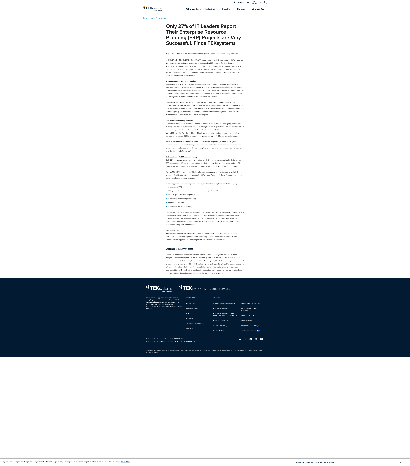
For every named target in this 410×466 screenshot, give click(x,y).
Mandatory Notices (247, 315)
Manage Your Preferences (250, 303)
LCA (187, 313)
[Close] (400, 462)
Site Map (189, 328)
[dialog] (205, 462)
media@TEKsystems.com (229, 53)
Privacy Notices (246, 320)
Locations (189, 318)
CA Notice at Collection (222, 308)
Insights (226, 9)
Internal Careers (192, 308)
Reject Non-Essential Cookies (325, 462)
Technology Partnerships (195, 323)
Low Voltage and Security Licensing (249, 309)
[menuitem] (193, 9)
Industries (210, 9)
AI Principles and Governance (224, 303)
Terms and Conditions (248, 325)
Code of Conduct (219, 320)
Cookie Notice (218, 331)
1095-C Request (219, 325)
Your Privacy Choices (248, 331)
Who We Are (258, 9)
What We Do (192, 9)
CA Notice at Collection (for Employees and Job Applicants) (225, 314)
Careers (241, 9)
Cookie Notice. (125, 462)
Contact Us (190, 303)
